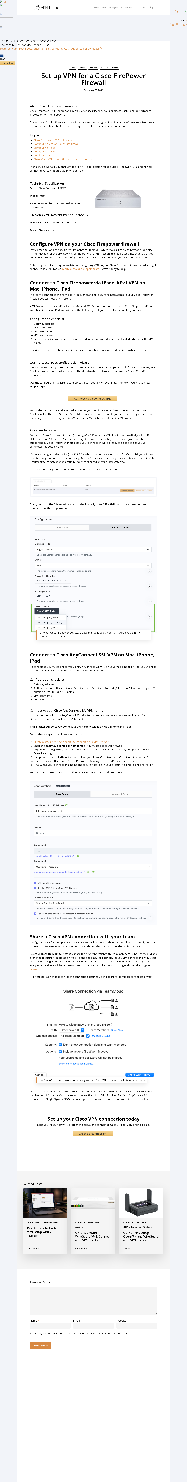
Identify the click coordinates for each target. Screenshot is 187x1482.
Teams (15, 48)
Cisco (72, 67)
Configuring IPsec (44, 147)
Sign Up (179, 11)
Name (34, 1320)
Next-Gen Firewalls (109, 67)
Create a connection (93, 1133)
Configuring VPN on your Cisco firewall (57, 144)
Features (5, 48)
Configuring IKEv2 (44, 151)
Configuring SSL (43, 155)
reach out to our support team (80, 269)
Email (77, 1320)
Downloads (92, 48)
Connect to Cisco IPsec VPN (92, 398)
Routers (143, 1222)
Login (183, 24)
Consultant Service (43, 48)
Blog (83, 48)
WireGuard (80, 1227)
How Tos (93, 67)
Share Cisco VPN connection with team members (63, 159)
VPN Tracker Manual (92, 1222)
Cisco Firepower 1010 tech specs (53, 140)
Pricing (58, 48)
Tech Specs (25, 48)
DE (185, 20)
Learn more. (37, 969)
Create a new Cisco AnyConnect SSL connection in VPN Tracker (71, 742)
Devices (82, 67)
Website (121, 1320)
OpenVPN (135, 1222)
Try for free (7, 63)
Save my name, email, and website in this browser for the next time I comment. (80, 1333)
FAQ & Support (72, 48)
